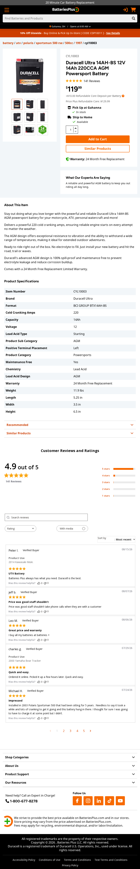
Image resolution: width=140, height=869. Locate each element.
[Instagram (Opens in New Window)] (88, 800)
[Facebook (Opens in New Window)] (77, 800)
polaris (28, 43)
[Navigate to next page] (90, 731)
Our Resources (15, 783)
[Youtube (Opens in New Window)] (120, 800)
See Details (113, 33)
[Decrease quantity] (75, 131)
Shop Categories (17, 757)
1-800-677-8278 (24, 801)
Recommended (17, 425)
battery (8, 43)
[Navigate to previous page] (50, 731)
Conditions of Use (49, 860)
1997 (78, 43)
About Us (11, 766)
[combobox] (20, 528)
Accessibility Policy (24, 860)
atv (18, 43)
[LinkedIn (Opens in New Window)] (98, 800)
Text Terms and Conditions (111, 860)
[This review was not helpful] (45, 583)
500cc (69, 43)
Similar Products (97, 148)
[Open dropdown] (123, 96)
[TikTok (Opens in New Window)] (109, 800)
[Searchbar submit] (133, 18)
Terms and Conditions (77, 860)
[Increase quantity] (75, 128)
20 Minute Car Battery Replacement (70, 3)
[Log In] (125, 9)
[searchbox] (49, 517)
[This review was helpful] (39, 583)
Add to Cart (97, 139)
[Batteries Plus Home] (66, 9)
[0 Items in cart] (133, 9)
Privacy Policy (70, 865)
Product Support (17, 774)
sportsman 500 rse (49, 43)
